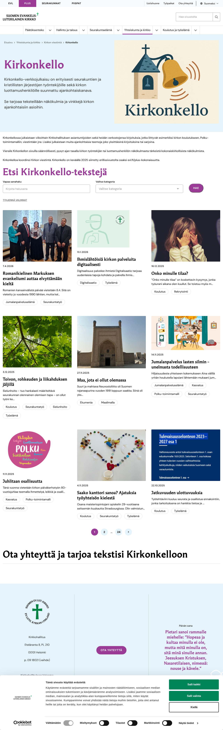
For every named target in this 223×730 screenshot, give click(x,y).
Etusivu (8, 42)
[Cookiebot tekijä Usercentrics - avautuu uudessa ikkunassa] (22, 723)
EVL (10, 3)
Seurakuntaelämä (101, 30)
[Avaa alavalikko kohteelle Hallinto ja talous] (83, 30)
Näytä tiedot (186, 723)
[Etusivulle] (21, 17)
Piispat (76, 3)
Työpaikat (168, 3)
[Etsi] (216, 17)
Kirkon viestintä (53, 42)
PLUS (27, 3)
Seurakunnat (51, 3)
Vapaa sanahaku (12, 181)
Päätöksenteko (34, 30)
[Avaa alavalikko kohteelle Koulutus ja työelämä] (195, 30)
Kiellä (194, 707)
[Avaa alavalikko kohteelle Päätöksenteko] (50, 30)
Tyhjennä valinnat (15, 200)
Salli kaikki (193, 684)
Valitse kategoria (105, 181)
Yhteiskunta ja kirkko (137, 30)
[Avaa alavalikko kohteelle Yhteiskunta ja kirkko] (156, 30)
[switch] (104, 723)
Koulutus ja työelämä (176, 30)
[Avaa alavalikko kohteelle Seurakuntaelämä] (118, 30)
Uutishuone (153, 3)
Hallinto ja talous (66, 30)
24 (118, 532)
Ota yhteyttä (185, 3)
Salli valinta (194, 695)
